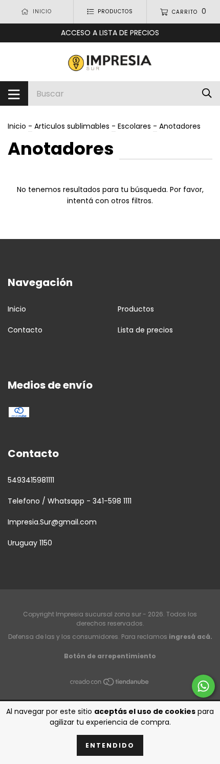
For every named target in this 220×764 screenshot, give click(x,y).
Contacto (25, 330)
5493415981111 (31, 480)
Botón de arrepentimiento (110, 656)
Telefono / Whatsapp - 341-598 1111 (69, 501)
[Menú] (14, 93)
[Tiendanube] (110, 684)
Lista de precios (145, 330)
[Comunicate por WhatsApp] (203, 686)
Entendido (110, 745)
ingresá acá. (190, 636)
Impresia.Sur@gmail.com (52, 522)
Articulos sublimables (71, 126)
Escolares (134, 126)
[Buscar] (207, 93)
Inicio (17, 126)
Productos (136, 309)
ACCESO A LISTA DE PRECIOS (110, 33)
